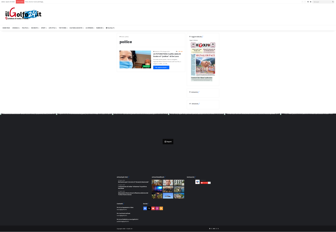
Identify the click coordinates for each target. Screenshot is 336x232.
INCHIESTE (34, 28)
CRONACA (15, 28)
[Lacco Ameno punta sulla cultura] (157, 183)
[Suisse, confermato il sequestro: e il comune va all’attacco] (179, 196)
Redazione (157, 51)
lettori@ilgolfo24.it (122, 209)
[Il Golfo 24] (23, 14)
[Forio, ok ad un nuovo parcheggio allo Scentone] (179, 183)
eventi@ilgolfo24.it (122, 215)
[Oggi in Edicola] (203, 82)
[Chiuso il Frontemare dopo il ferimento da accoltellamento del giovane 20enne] (157, 196)
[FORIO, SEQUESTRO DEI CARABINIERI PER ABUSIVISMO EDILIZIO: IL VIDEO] (179, 189)
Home (122, 36)
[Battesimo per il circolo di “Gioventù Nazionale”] (168, 189)
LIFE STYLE (52, 28)
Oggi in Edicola (194, 40)
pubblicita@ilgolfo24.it (123, 221)
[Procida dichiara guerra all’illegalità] (157, 189)
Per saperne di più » (161, 67)
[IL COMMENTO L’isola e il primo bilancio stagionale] (168, 183)
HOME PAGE (6, 28)
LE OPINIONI (89, 28)
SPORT (43, 28)
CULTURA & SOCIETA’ (76, 28)
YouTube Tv (110, 28)
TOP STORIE (62, 28)
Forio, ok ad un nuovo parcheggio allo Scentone (38, 1)
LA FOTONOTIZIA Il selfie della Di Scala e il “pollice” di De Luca (167, 55)
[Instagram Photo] (28, 142)
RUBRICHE (99, 28)
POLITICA (25, 28)
